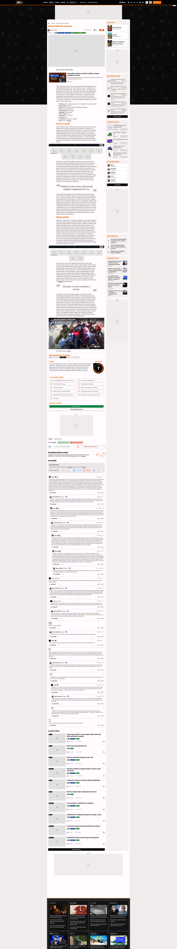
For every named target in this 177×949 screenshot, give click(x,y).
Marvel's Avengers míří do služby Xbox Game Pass (82, 792)
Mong (55, 685)
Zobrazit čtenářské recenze (76, 409)
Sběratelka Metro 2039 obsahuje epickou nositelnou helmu (117, 925)
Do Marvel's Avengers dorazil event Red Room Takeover (83, 826)
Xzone (69, 120)
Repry (53, 477)
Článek (51, 73)
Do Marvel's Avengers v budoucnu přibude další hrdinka (83, 780)
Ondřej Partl (70, 786)
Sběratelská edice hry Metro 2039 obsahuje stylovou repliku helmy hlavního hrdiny (77, 923)
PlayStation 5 (61, 32)
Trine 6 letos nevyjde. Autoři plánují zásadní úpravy (78, 928)
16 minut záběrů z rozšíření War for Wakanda (80, 803)
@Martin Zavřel (54, 510)
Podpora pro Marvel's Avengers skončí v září (80, 757)
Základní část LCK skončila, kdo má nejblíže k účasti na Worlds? (58, 947)
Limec (53, 578)
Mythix (53, 640)
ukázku (83, 456)
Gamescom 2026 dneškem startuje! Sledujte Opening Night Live (58, 916)
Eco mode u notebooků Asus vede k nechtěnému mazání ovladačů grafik (98, 916)
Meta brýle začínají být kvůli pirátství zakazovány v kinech (115, 285)
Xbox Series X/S (76, 32)
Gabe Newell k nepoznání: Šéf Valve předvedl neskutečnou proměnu (114, 263)
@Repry (52, 498)
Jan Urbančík (70, 763)
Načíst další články (76, 849)
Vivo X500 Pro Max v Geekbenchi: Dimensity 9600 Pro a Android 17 (114, 277)
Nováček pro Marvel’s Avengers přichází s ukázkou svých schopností (84, 769)
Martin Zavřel (54, 30)
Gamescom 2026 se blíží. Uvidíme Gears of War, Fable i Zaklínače (57, 926)
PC (56, 32)
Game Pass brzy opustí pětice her (77, 746)
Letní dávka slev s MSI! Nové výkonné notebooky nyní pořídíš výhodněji (57, 921)
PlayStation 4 (68, 32)
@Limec (52, 590)
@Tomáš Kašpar (54, 634)
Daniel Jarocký (71, 752)
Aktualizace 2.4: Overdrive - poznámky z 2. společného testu (115, 292)
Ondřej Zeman (70, 741)
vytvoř (84, 467)
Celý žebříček (117, 184)
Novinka (50, 734)
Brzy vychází (111, 22)
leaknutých (60, 281)
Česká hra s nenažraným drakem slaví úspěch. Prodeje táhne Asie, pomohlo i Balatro (77, 917)
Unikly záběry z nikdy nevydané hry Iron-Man (118, 920)
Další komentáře (117, 116)
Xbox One (83, 32)
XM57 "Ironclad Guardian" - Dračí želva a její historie (77, 947)
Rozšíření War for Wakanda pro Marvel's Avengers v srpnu (84, 815)
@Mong (54, 698)
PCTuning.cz (111, 273)
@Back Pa (53, 664)
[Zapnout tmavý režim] (150, 2)
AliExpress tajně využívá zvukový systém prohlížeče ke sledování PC (115, 270)
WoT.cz (109, 295)
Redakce (70, 81)
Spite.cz (110, 266)
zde (74, 456)
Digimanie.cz (111, 280)
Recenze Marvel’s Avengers (63, 23)
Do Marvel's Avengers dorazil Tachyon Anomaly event (83, 837)
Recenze (53, 23)
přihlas (70, 467)
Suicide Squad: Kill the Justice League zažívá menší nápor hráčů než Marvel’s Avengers (84, 735)
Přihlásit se (157, 2)
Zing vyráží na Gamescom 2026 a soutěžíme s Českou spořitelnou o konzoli (83, 74)
